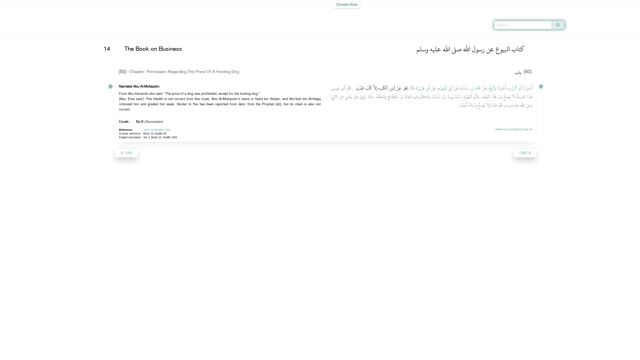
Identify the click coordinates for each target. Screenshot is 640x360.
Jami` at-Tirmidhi (135, 35)
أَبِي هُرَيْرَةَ (423, 88)
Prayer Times (611, 12)
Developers (316, 355)
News (282, 355)
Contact (335, 355)
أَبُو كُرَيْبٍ (515, 88)
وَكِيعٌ (493, 88)
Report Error (503, 129)
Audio (628, 12)
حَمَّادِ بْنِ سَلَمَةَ (471, 88)
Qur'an (577, 12)
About (269, 355)
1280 (128, 153)
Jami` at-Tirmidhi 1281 (156, 129)
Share (516, 129)
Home (116, 35)
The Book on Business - (199, 35)
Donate (351, 355)
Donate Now (347, 5)
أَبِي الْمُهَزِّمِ (445, 88)
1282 (523, 153)
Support (297, 355)
